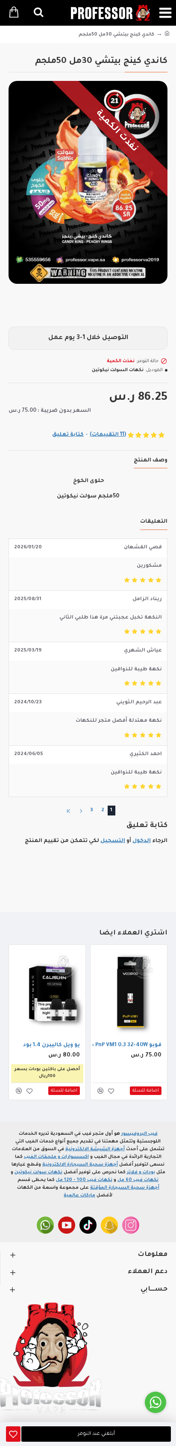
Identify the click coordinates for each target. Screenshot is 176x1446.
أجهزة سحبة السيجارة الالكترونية (80, 1164)
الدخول (141, 841)
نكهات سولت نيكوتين (38, 1172)
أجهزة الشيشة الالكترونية (95, 1149)
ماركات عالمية (79, 1195)
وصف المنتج (150, 461)
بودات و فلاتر (141, 1172)
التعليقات (153, 522)
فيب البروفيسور (139, 1134)
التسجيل (112, 841)
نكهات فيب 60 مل (137, 1180)
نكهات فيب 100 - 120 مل (84, 1180)
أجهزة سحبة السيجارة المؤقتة (124, 1187)
